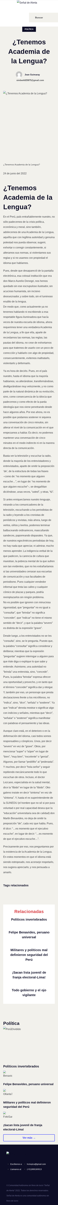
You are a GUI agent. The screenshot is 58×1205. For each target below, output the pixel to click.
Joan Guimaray (32, 74)
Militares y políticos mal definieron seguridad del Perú (29, 954)
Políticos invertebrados (29, 919)
